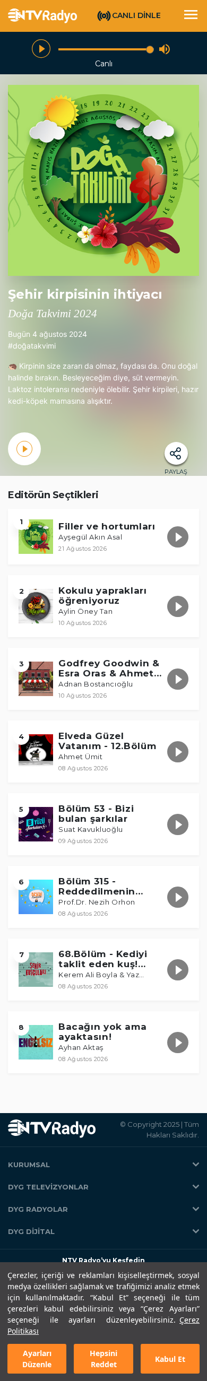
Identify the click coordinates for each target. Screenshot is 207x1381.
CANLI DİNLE (136, 15)
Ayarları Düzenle (36, 1358)
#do (15, 345)
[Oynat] (41, 49)
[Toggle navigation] (190, 15)
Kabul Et (170, 1359)
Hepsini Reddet (103, 1358)
